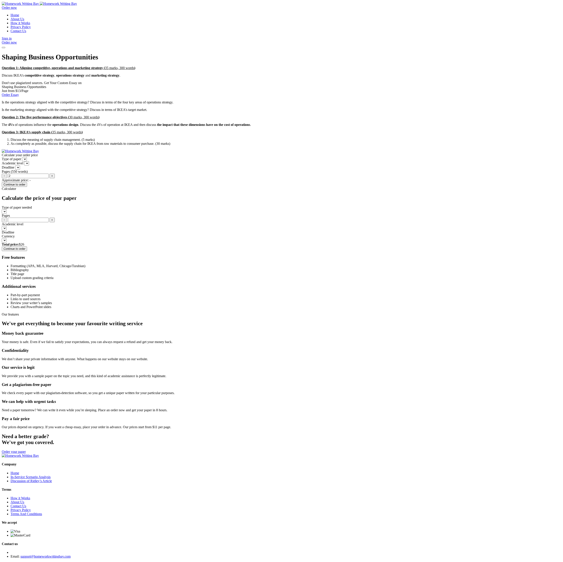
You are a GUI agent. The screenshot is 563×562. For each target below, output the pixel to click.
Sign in (7, 38)
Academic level (12, 224)
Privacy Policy (21, 27)
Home (15, 15)
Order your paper (14, 452)
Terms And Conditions (26, 514)
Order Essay (10, 95)
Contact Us (18, 31)
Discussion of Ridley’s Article (31, 481)
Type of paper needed (17, 207)
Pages (6, 215)
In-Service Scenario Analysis (31, 477)
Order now (9, 7)
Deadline (8, 232)
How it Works (20, 23)
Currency (8, 236)
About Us (17, 19)
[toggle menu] (3, 47)
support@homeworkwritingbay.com (45, 556)
